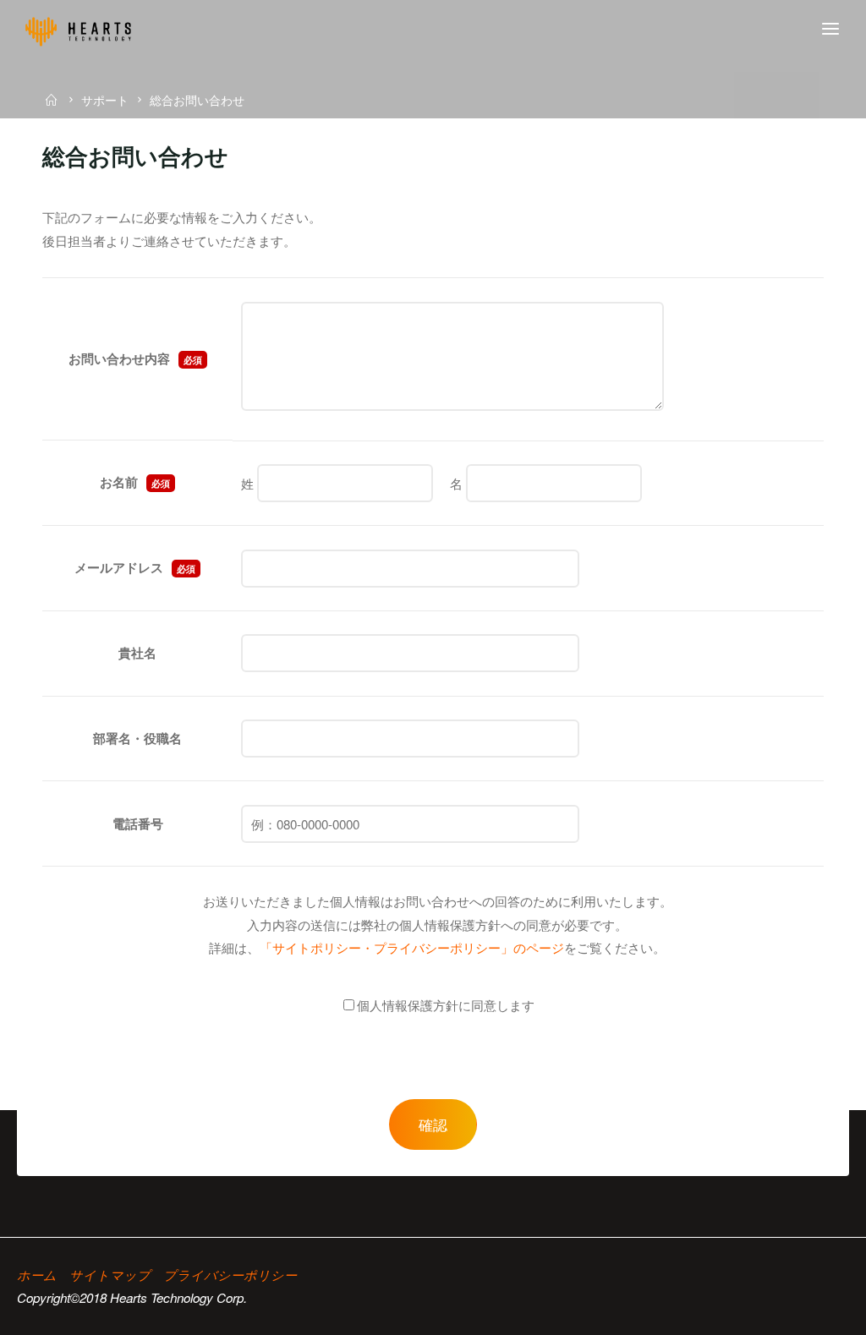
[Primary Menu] (830, 29)
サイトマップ (110, 1274)
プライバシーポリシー (230, 1274)
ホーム (37, 1274)
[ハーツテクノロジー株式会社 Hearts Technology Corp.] (77, 29)
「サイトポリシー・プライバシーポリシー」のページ (412, 947)
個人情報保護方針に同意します (445, 1005)
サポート (105, 99)
